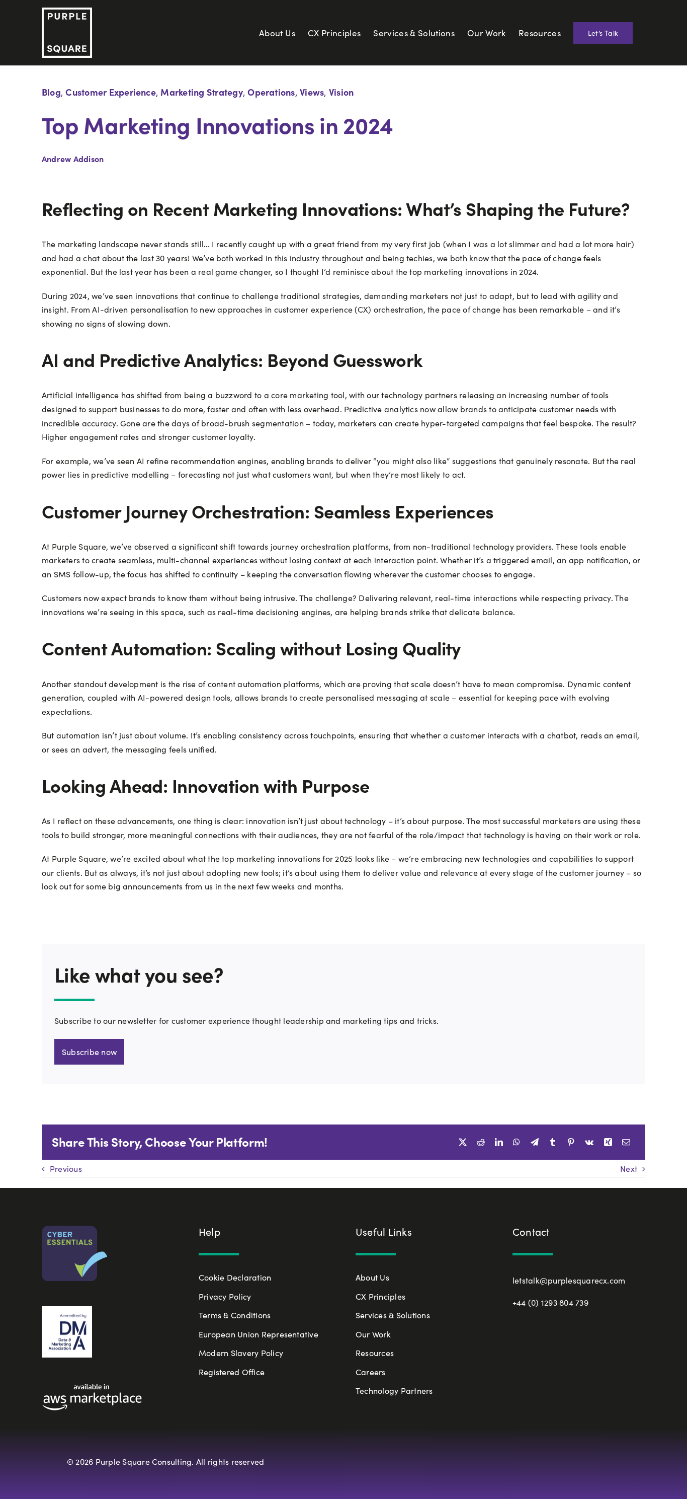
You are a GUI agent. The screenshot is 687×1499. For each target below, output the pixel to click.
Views (312, 92)
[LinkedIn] (499, 1142)
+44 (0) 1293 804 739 (550, 1302)
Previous (66, 1168)
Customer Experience (110, 92)
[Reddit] (481, 1142)
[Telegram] (535, 1142)
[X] (463, 1142)
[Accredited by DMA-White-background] (67, 1310)
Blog (51, 92)
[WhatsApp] (516, 1142)
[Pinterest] (571, 1142)
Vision (341, 92)
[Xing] (608, 1142)
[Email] (626, 1142)
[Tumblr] (553, 1142)
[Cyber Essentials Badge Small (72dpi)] (74, 1229)
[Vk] (589, 1142)
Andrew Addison (73, 158)
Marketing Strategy (201, 92)
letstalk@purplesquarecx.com (568, 1280)
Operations (271, 92)
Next (628, 1168)
